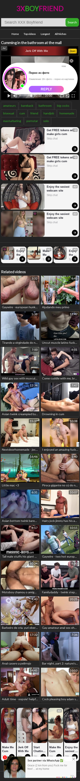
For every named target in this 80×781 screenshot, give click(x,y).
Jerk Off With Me (36, 51)
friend (34, 113)
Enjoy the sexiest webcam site (58, 188)
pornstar (32, 121)
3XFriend (40, 8)
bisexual (8, 113)
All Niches (60, 34)
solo (46, 121)
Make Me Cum (46, 253)
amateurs (9, 105)
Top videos (30, 34)
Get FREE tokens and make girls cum (61, 132)
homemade (67, 113)
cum (22, 113)
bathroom (45, 105)
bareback (27, 105)
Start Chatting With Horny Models (39, 749)
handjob (49, 113)
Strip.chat (52, 138)
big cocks (63, 105)
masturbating (12, 121)
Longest (45, 34)
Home (15, 34)
